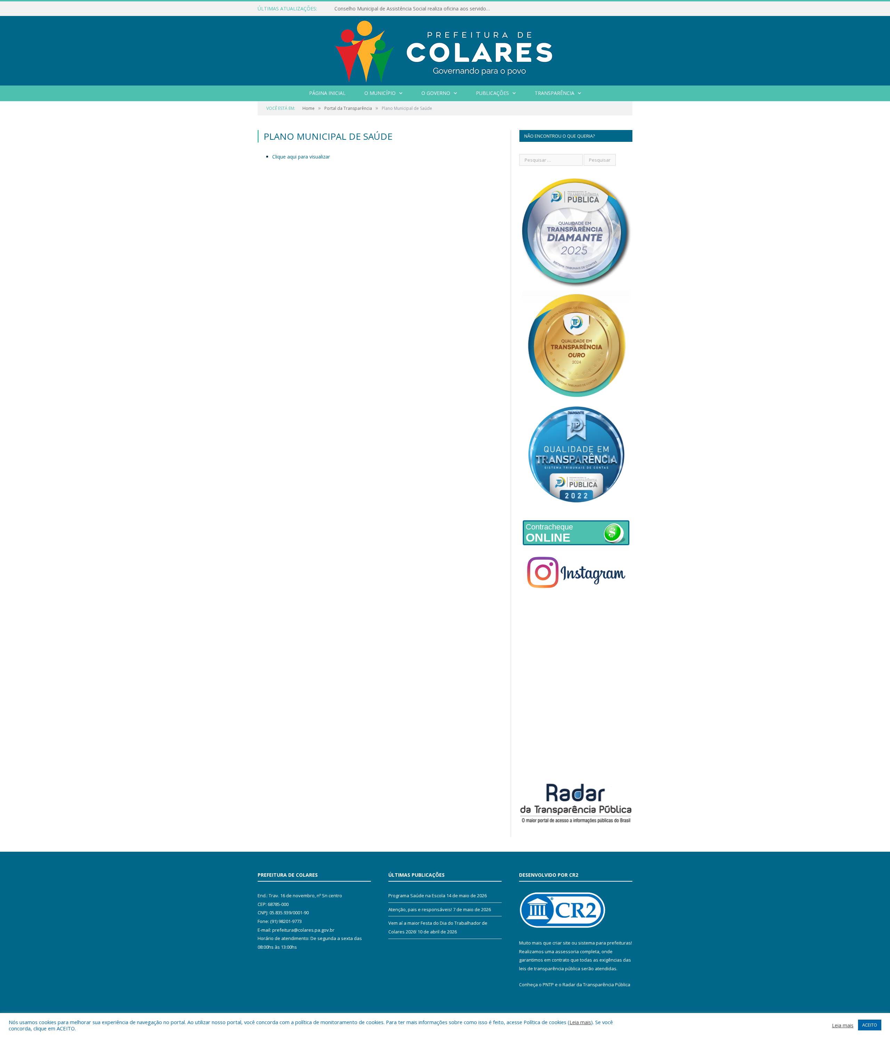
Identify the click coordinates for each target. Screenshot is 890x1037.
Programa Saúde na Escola (416, 895)
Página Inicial (327, 93)
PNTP (548, 984)
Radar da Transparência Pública (596, 984)
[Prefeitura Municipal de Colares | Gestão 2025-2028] (445, 49)
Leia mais (580, 1022)
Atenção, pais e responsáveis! (420, 909)
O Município (380, 93)
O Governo (435, 93)
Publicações (492, 93)
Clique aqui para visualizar (301, 156)
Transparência (554, 93)
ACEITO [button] (869, 1025)
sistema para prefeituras (604, 943)
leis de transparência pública (549, 968)
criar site (561, 943)
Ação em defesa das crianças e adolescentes (385, 9)
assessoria (567, 951)
